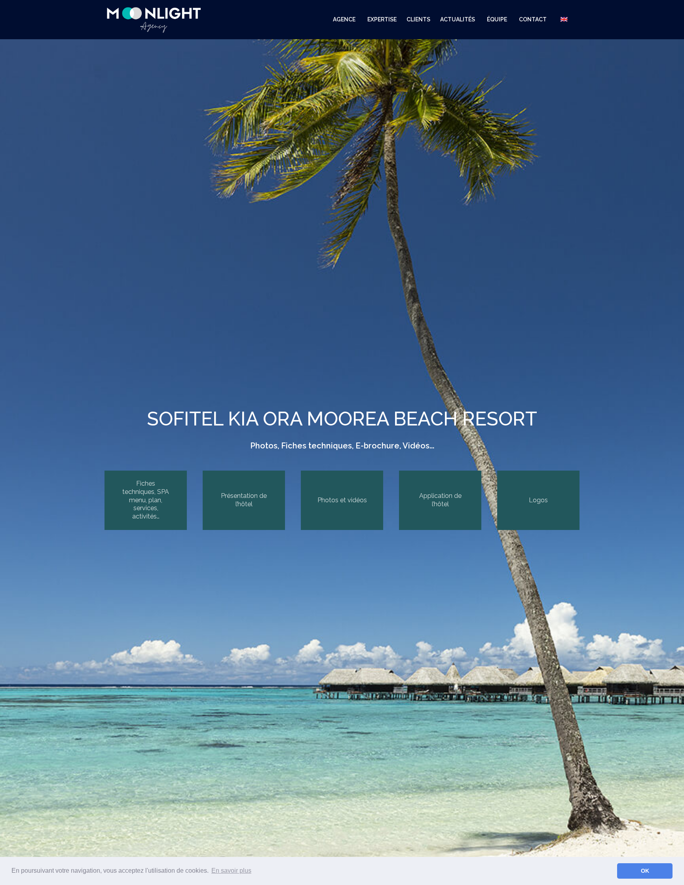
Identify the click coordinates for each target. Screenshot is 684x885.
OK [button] (645, 871)
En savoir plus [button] (231, 870)
